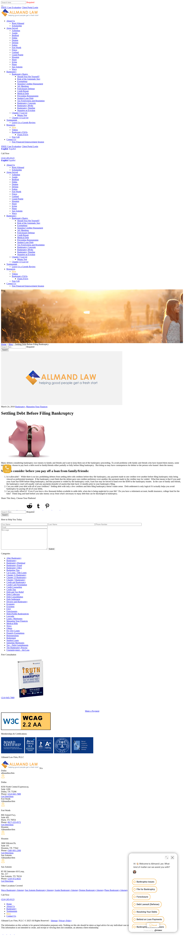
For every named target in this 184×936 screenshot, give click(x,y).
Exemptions (22, 81)
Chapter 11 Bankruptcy (16, 575)
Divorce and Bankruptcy (16, 602)
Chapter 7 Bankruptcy (15, 580)
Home (3, 344)
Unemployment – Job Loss (17, 650)
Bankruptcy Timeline (26, 108)
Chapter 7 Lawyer (19, 113)
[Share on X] (13, 509)
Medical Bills (12, 623)
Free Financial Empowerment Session (28, 142)
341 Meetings (23, 86)
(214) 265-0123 (7, 158)
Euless (14, 45)
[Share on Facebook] (5, 509)
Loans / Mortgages (14, 618)
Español (12, 149)
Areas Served (12, 28)
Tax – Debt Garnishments (17, 645)
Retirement (11, 638)
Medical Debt (23, 93)
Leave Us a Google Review (24, 122)
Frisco (14, 50)
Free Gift (16, 137)
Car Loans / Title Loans (16, 572)
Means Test (22, 115)
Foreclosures (11, 611)
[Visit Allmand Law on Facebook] (2, 934)
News (8, 626)
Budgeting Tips (13, 570)
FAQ (8, 609)
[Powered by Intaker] (158, 930)
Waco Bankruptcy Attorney (12, 890)
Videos (15, 130)
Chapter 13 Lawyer (20, 118)
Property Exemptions (15, 633)
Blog (14, 127)
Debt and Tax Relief (15, 592)
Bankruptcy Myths (25, 105)
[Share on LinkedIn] (21, 509)
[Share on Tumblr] (38, 509)
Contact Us (11, 139)
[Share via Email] (64, 509)
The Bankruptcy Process (16, 647)
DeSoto (15, 43)
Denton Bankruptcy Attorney (91, 890)
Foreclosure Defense (26, 88)
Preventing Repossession (27, 96)
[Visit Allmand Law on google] (16, 934)
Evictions (10, 606)
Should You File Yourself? (28, 76)
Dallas (14, 38)
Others (9, 628)
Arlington (16, 30)
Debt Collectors (13, 594)
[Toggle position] (167, 857)
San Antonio (17, 67)
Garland (15, 52)
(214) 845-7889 (7, 697)
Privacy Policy (65, 920)
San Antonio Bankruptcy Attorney (39, 890)
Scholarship (17, 26)
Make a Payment (92, 711)
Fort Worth (16, 47)
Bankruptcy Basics (20, 74)
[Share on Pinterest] (47, 509)
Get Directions (7, 796)
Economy (10, 604)
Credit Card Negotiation (16, 585)
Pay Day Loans (13, 631)
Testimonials (11, 120)
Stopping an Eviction (26, 110)
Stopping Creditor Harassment (30, 84)
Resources (10, 125)
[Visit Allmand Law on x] (5, 934)
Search (5, 350)
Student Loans (12, 640)
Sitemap (54, 920)
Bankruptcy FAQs (19, 132)
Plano (14, 64)
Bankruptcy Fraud (14, 565)
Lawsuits (10, 616)
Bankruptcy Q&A (14, 568)
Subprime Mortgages (15, 643)
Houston (15, 57)
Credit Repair (23, 91)
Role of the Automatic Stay (28, 79)
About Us (10, 21)
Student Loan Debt (25, 98)
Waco (14, 69)
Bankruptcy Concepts (26, 103)
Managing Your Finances (36, 407)
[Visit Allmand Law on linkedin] (13, 934)
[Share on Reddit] (29, 509)
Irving (14, 62)
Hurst (14, 59)
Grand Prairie (17, 55)
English (4, 149)
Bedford (15, 35)
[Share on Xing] (56, 509)
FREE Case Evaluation (11, 7)
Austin (15, 33)
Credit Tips (11, 589)
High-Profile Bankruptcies (17, 614)
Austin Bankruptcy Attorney (66, 890)
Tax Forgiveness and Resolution (31, 101)
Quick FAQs (22, 134)
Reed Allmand (18, 23)
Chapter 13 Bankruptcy (16, 577)
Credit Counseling (14, 587)
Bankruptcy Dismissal (15, 563)
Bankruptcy (11, 72)
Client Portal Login (30, 7)
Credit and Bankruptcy (16, 582)
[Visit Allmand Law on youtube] (9, 934)
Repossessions (12, 635)
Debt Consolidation (14, 597)
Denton (15, 40)
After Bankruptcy (13, 558)
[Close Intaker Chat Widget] (172, 857)
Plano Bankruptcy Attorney (116, 890)
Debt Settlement (13, 599)
